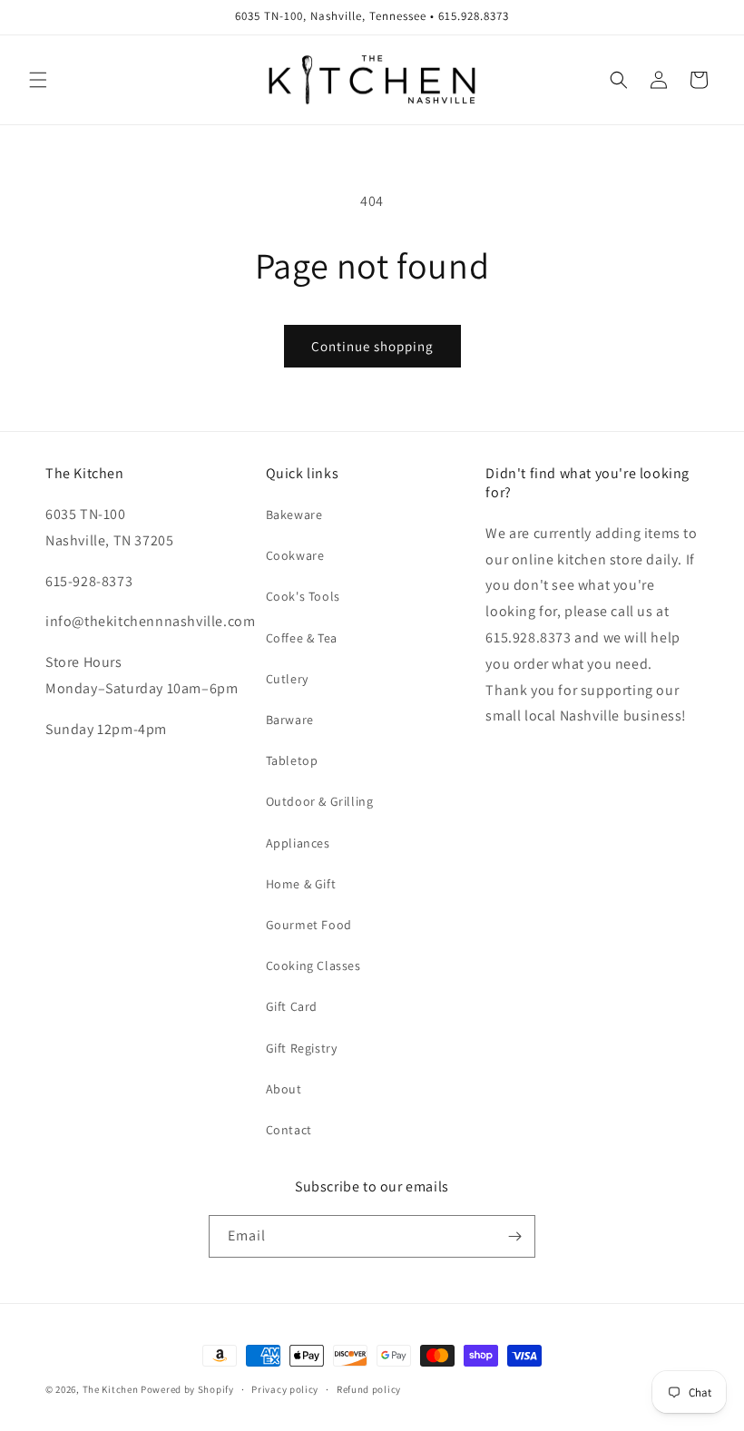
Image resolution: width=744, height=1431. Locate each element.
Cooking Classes (313, 965)
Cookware (295, 555)
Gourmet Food (309, 924)
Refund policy (369, 1389)
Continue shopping (372, 346)
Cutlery (287, 679)
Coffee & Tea (302, 638)
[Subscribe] (514, 1236)
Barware (290, 719)
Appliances (298, 843)
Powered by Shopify (187, 1389)
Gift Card (292, 1006)
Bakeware (294, 514)
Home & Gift (301, 884)
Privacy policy (284, 1389)
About (284, 1089)
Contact (289, 1130)
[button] (38, 80)
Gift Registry (302, 1048)
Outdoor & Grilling (320, 801)
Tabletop (292, 760)
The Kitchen (112, 1389)
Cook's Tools (303, 596)
